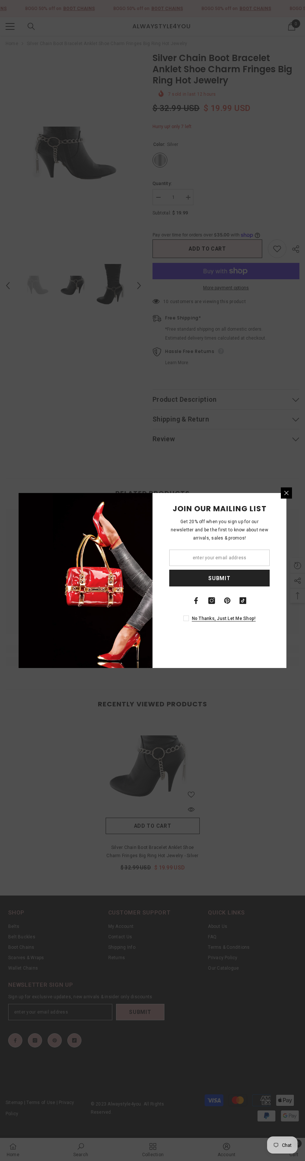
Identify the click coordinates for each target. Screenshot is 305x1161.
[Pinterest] (227, 600)
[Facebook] (196, 600)
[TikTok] (243, 600)
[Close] (286, 493)
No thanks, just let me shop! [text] (224, 618)
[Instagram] (211, 600)
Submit (219, 578)
